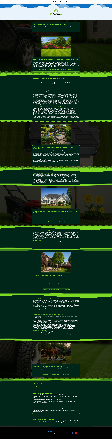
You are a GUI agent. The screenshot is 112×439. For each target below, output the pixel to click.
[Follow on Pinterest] (76, 433)
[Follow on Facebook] (72, 433)
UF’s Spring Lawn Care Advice (38, 386)
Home (45, 1)
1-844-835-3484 (61, 29)
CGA (48, 431)
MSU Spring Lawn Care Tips (38, 387)
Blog (67, 1)
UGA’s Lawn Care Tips (37, 388)
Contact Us (56, 1)
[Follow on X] (74, 433)
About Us (62, 1)
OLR (46, 431)
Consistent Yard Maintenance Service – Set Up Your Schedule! (56, 289)
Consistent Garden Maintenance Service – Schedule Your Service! (56, 374)
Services (50, 1)
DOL (51, 431)
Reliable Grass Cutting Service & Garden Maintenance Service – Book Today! (56, 69)
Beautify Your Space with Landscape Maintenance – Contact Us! (56, 163)
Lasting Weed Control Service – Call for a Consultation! (56, 221)
